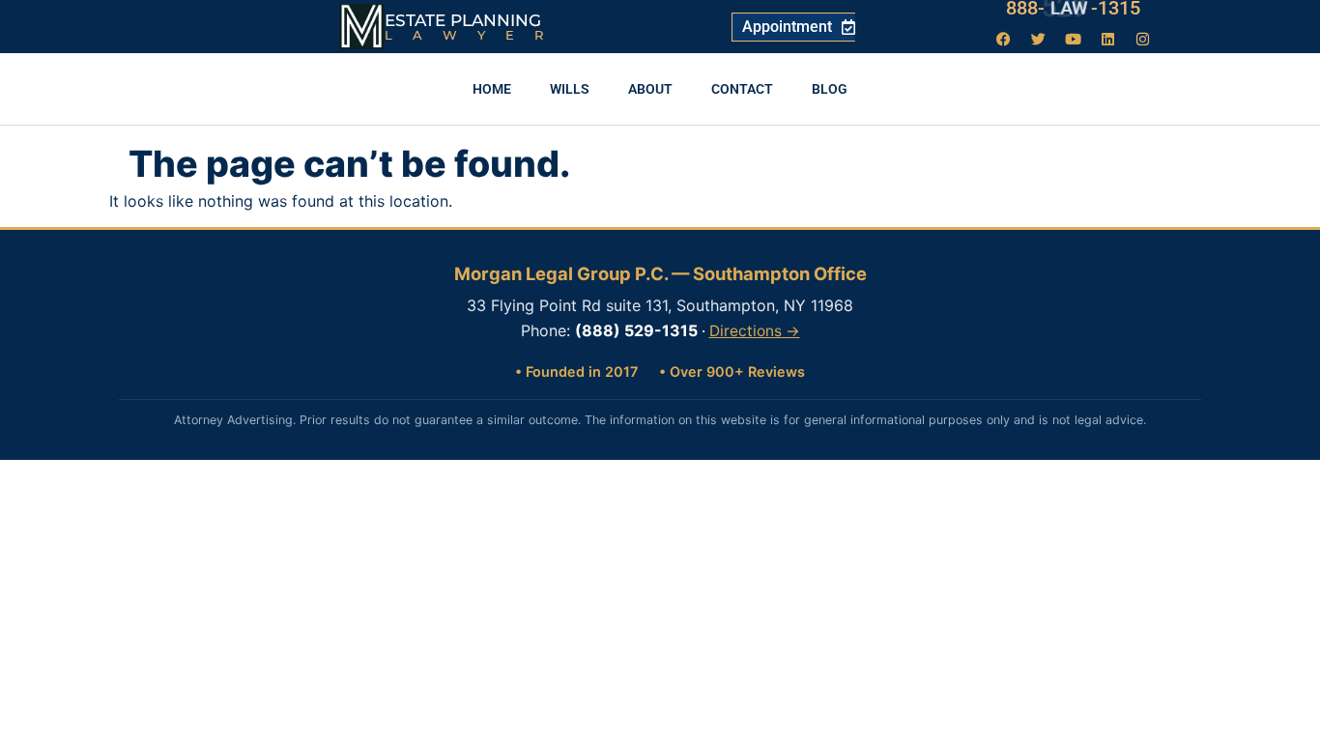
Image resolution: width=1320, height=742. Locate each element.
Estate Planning (463, 20)
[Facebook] (1004, 38)
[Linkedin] (1108, 38)
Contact (742, 89)
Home (492, 89)
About (650, 89)
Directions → (754, 331)
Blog (829, 89)
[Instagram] (1143, 38)
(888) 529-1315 (636, 330)
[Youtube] (1073, 38)
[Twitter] (1038, 38)
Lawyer (474, 35)
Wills (569, 89)
